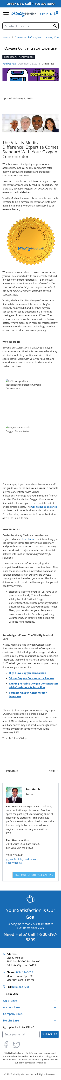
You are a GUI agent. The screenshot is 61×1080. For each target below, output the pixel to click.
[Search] (55, 26)
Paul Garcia (9, 63)
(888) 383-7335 (21, 986)
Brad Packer (28, 539)
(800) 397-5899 (24, 972)
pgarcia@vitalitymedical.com (22, 859)
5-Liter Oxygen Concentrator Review (31, 678)
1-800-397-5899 (43, 3)
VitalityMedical (14, 862)
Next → (53, 771)
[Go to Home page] (24, 14)
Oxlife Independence (44, 506)
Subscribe (49, 1034)
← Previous (10, 771)
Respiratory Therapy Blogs (19, 57)
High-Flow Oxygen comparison (27, 673)
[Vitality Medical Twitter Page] (16, 1044)
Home (6, 37)
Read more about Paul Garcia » (34, 874)
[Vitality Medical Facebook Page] (6, 1044)
